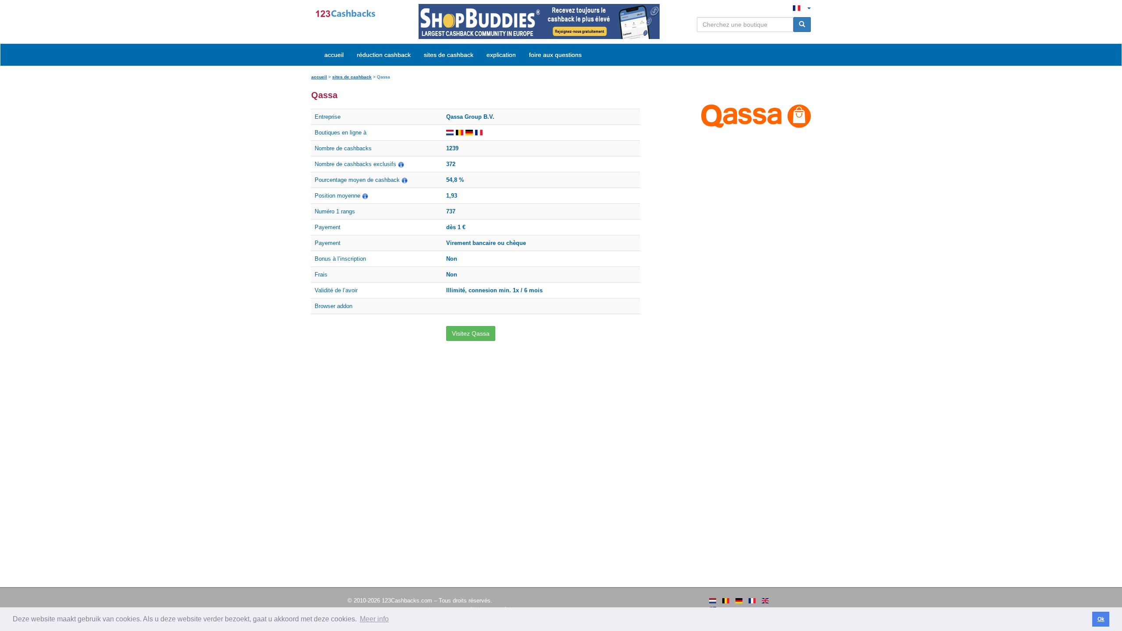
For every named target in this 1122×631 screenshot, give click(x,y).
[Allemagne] (738, 601)
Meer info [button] (374, 619)
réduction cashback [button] (384, 54)
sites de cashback (352, 76)
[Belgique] (725, 601)
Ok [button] (1100, 619)
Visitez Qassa (471, 333)
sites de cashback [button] (448, 54)
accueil (334, 54)
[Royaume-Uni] (765, 601)
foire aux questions (555, 54)
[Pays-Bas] (712, 601)
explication (501, 54)
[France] (752, 601)
